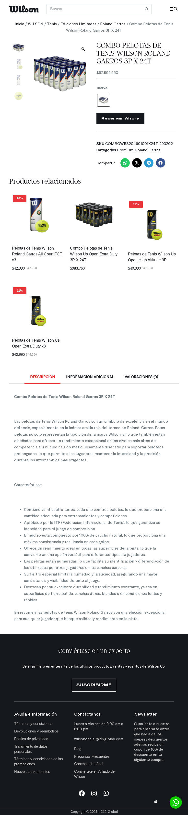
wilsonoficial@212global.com (98, 739)
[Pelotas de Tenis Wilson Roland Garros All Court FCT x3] (35, 214)
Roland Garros (113, 23)
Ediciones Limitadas (78, 23)
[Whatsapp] (106, 793)
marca (102, 87)
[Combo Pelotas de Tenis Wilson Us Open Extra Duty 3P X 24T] (93, 214)
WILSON (35, 23)
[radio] (103, 100)
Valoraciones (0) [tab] (141, 376)
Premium (125, 149)
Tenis (52, 23)
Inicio (19, 23)
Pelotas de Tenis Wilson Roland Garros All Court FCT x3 (37, 254)
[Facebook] (82, 793)
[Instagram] (94, 793)
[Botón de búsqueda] (147, 9)
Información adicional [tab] (90, 376)
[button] (125, 163)
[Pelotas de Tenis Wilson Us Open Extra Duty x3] (35, 306)
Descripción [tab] (42, 376)
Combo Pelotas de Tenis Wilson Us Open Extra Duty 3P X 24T (94, 254)
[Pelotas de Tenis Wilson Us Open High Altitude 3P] (152, 220)
